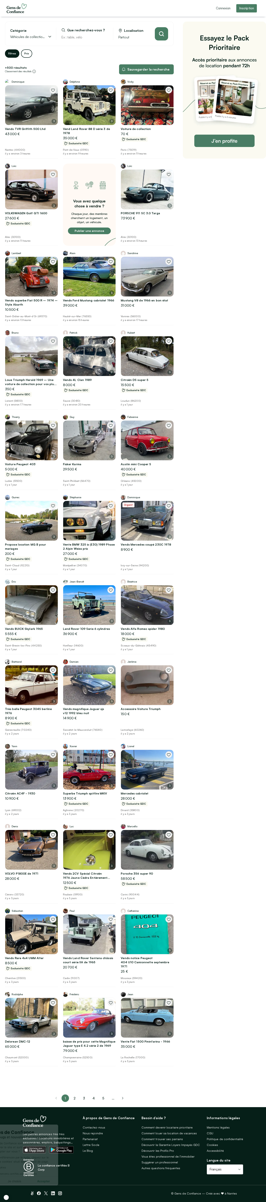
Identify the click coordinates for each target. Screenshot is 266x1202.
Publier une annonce (89, 231)
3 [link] (84, 1098)
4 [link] (93, 1098)
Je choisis (48, 1181)
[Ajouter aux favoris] (53, 90)
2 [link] (74, 1098)
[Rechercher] (161, 33)
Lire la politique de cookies (23, 1167)
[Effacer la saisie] (105, 37)
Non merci (19, 1181)
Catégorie (18, 31)
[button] (6, 1197)
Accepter (76, 1181)
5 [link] (103, 1098)
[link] (122, 1098)
